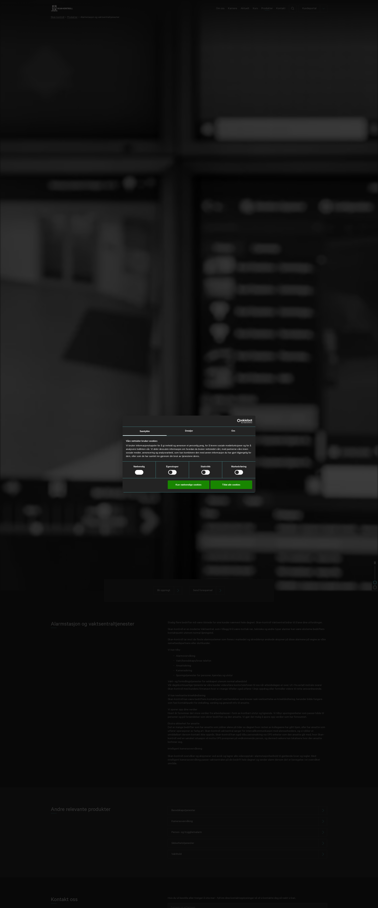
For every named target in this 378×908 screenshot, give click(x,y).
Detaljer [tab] (189, 430)
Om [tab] (233, 430)
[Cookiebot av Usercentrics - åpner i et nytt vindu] (239, 421)
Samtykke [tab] (145, 431)
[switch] (172, 472)
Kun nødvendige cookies (188, 484)
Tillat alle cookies (231, 484)
